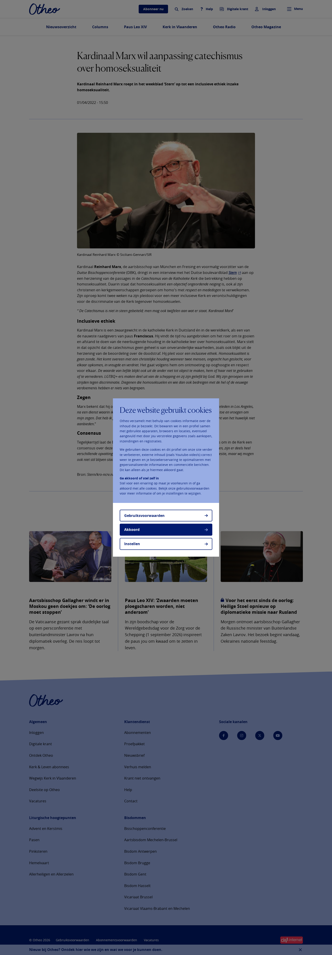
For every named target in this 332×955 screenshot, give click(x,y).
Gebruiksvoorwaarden (144, 515)
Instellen (132, 543)
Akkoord (132, 529)
